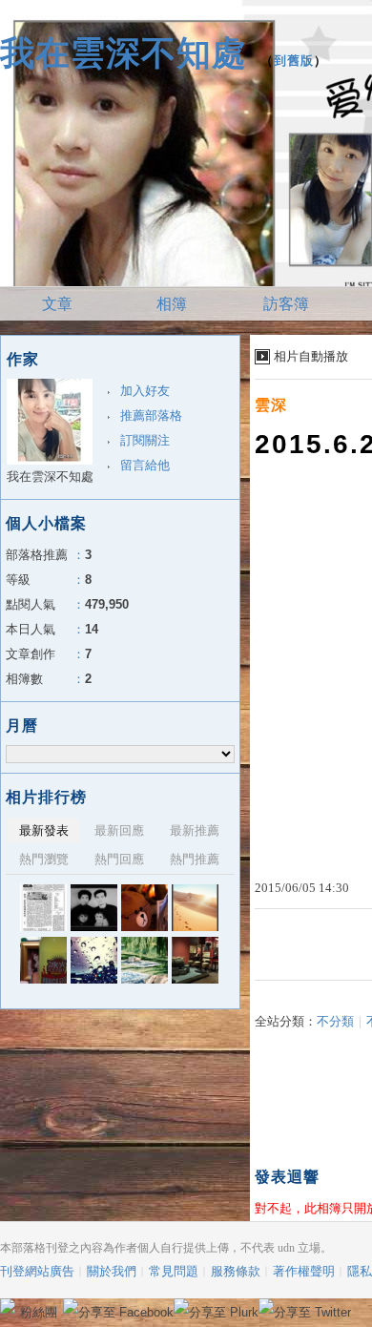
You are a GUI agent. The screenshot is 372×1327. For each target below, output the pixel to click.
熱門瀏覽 (44, 859)
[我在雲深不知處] (43, 907)
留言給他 (145, 465)
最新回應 (119, 830)
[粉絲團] (7, 1306)
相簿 (171, 304)
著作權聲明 (304, 1271)
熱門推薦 (194, 859)
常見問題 (173, 1271)
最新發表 (44, 830)
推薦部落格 (151, 415)
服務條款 (235, 1271)
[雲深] (43, 960)
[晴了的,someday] (144, 960)
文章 (57, 304)
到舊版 (294, 60)
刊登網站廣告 (37, 1271)
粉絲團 (38, 1312)
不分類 (335, 1021)
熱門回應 (119, 859)
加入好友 (145, 391)
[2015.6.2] (195, 960)
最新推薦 (194, 830)
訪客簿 (286, 304)
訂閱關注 (145, 440)
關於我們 (111, 1271)
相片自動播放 (311, 356)
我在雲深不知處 (123, 53)
